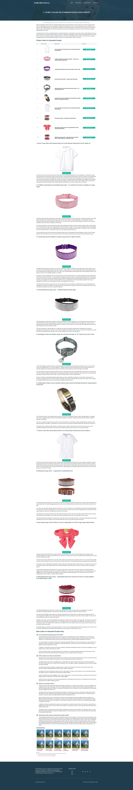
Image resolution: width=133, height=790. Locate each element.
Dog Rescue (95, 2)
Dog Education (87, 2)
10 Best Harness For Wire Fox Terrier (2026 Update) (47, 754)
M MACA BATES (63, 753)
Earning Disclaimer (91, 782)
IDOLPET (58, 753)
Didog (47, 753)
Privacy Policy (85, 782)
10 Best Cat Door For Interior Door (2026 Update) (46, 755)
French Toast (51, 753)
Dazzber (44, 753)
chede (42, 753)
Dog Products (78, 2)
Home (72, 2)
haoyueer (55, 753)
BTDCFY (39, 753)
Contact (72, 774)
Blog (72, 772)
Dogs (38, 752)
